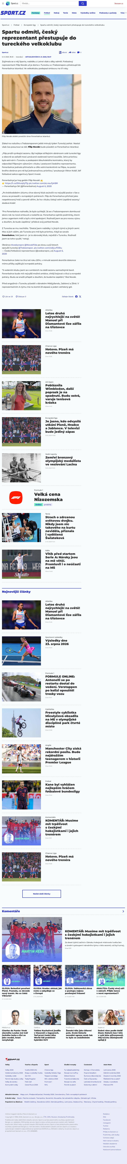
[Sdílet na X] (80, 296)
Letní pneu (68, 1102)
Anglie (48, 745)
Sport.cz (5, 52)
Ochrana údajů (108, 1138)
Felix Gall (28, 1082)
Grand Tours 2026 (31, 1085)
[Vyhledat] (83, 3)
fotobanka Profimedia (66, 1117)
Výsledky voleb (10, 1076)
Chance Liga (50, 346)
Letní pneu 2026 (109, 1070)
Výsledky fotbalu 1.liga (53, 1073)
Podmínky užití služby (111, 1135)
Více (123, 13)
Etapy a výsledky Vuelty (34, 1073)
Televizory (87, 1102)
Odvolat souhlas (109, 1147)
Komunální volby (11, 1085)
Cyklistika (49, 709)
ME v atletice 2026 (51, 1079)
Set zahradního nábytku (71, 1098)
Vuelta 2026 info (31, 1070)
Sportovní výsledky (54, 637)
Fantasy (35, 13)
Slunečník (49, 1098)
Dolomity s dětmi (90, 1085)
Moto (74, 13)
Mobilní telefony (30, 1102)
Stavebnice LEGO (43, 1102)
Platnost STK (108, 1085)
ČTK (45, 1117)
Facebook (107, 1120)
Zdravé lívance (69, 1076)
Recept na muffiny (71, 1073)
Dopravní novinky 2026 (112, 1076)
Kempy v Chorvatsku (92, 1070)
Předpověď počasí (36, 1094)
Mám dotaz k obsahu (111, 1141)
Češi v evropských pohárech (76, 1094)
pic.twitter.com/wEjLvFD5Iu (48, 248)
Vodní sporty (51, 454)
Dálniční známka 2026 (112, 1073)
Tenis (65, 13)
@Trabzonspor (25, 248)
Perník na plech (70, 1085)
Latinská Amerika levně (92, 1082)
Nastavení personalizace (112, 1150)
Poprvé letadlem (90, 1073)
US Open (49, 382)
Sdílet (74, 52)
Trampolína (40, 1098)
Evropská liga (51, 418)
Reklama (106, 1129)
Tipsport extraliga (51, 1076)
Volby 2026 (9, 1070)
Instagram (107, 1123)
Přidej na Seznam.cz (110, 1132)
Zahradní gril (85, 1098)
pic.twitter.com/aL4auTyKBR (43, 183)
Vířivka (93, 1098)
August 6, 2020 (44, 186)
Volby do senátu (11, 1082)
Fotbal (47, 13)
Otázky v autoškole (111, 1082)
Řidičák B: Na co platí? (112, 1079)
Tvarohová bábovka (71, 1079)
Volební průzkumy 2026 (14, 1073)
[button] (41, 104)
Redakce (106, 1114)
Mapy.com (24, 1094)
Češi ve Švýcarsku (90, 1079)
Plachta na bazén (29, 1098)
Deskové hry (78, 1102)
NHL (46, 1085)
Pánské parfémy (110, 1102)
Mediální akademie (110, 1144)
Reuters (54, 1117)
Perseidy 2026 (49, 1094)
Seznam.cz (118, 3)
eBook (64, 52)
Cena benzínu (60, 1094)
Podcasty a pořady (108, 13)
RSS (104, 1117)
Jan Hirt (28, 1076)
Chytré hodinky (98, 1102)
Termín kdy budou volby (14, 1079)
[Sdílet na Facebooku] (76, 296)
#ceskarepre (17, 245)
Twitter (105, 1126)
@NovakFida (30, 245)
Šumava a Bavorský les (92, 1076)
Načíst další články (41, 894)
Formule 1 (38, 490)
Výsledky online (87, 13)
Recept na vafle (70, 1082)
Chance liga (49, 1070)
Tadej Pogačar (30, 1079)
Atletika (48, 310)
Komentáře (50, 817)
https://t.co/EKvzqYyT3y (16, 183)
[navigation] (3, 3)
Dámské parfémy (57, 1102)
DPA (49, 1117)
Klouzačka (57, 1098)
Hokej (56, 13)
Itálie (47, 550)
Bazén (19, 1098)
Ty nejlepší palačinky (71, 1070)
